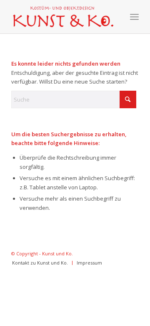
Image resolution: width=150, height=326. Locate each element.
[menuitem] (134, 17)
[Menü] (134, 17)
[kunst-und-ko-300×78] (62, 16)
